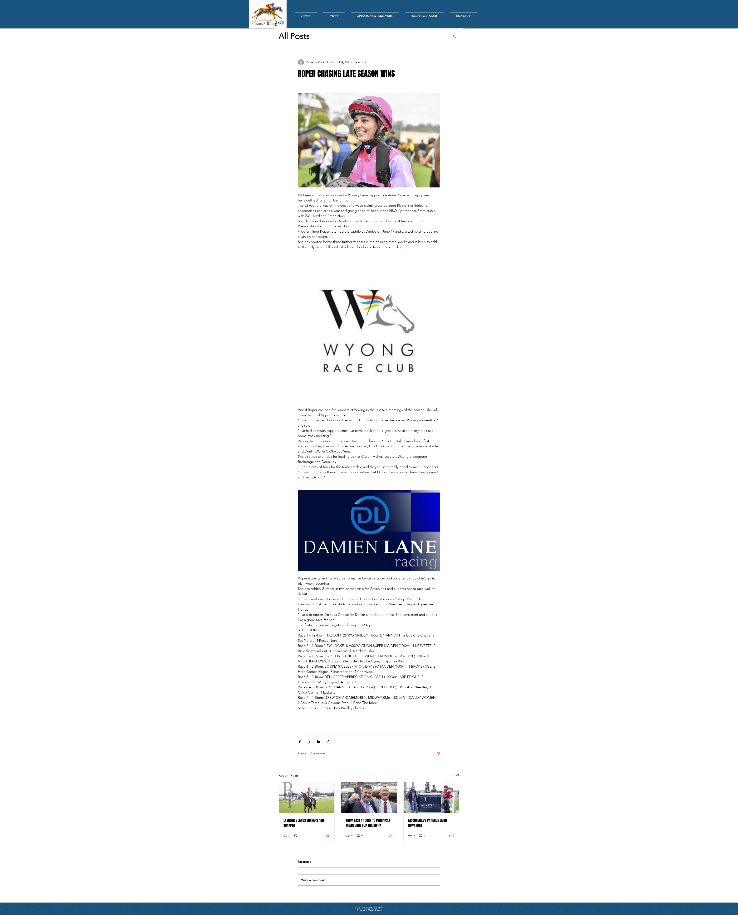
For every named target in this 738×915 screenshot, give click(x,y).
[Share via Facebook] (300, 741)
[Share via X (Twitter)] (309, 741)
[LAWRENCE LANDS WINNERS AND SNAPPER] (306, 797)
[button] (454, 36)
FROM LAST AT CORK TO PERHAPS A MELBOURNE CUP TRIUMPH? (368, 823)
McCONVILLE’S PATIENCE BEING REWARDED (427, 823)
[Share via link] (328, 741)
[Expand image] (369, 140)
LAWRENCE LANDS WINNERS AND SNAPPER (303, 823)
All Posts (294, 36)
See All (455, 775)
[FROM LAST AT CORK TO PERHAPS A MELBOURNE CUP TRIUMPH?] (369, 797)
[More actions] (437, 62)
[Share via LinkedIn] (318, 741)
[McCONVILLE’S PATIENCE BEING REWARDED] (431, 797)
